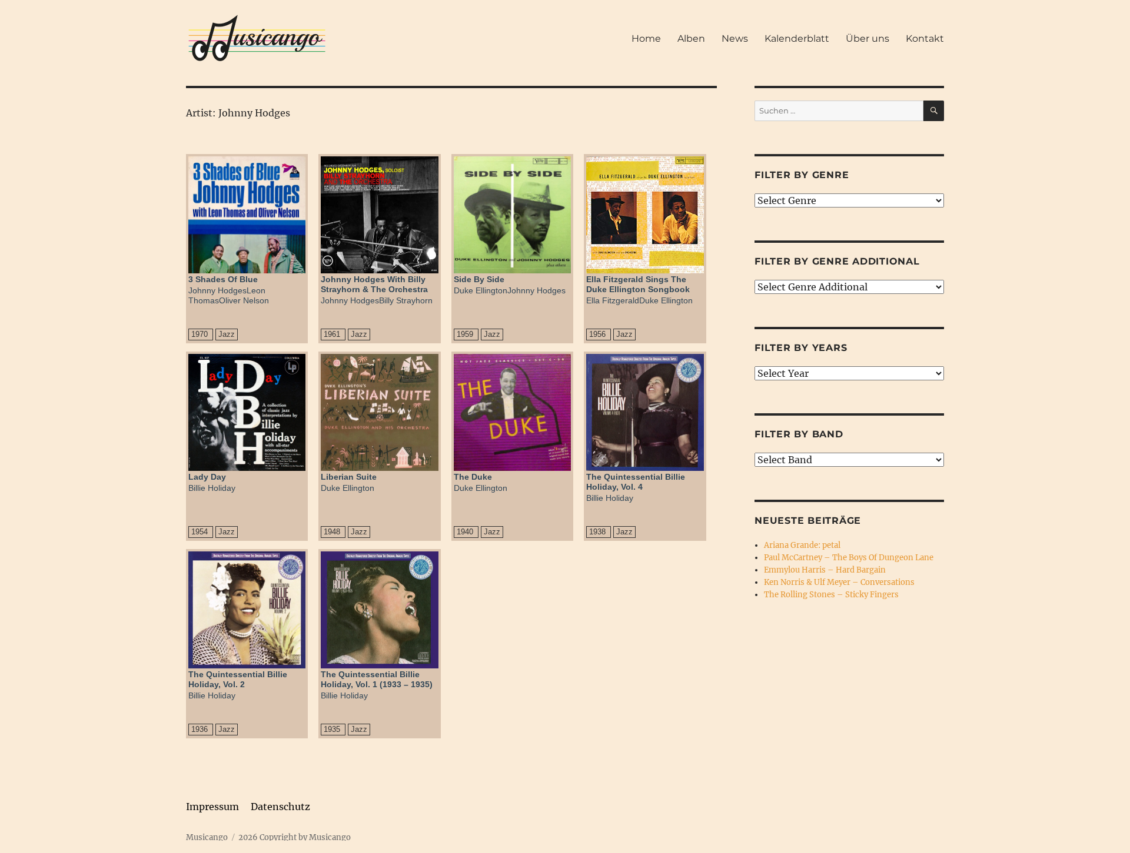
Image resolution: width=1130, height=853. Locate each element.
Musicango (207, 837)
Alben (691, 38)
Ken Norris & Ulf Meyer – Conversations (839, 582)
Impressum (212, 806)
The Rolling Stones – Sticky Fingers (831, 595)
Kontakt (925, 38)
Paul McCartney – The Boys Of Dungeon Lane (848, 558)
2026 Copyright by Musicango (294, 837)
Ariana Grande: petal (802, 545)
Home (646, 38)
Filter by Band (799, 434)
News (735, 38)
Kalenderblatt (797, 38)
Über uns (867, 38)
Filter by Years (801, 347)
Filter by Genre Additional (837, 261)
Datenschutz (280, 806)
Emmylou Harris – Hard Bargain (825, 570)
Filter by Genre (802, 174)
